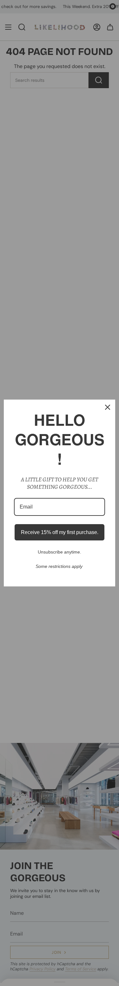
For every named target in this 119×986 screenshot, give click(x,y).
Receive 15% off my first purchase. (59, 532)
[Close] (107, 407)
